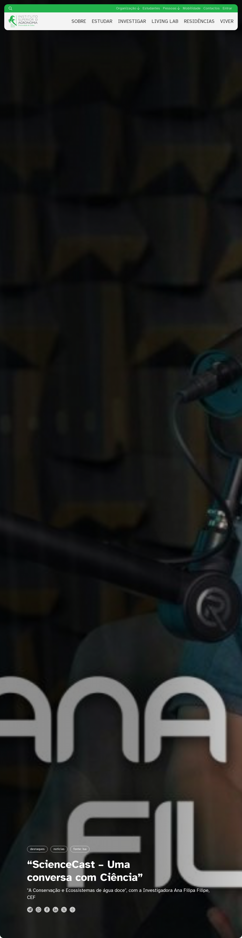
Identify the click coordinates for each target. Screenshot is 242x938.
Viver (226, 21)
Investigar (132, 21)
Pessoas (169, 8)
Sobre (79, 21)
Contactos (211, 8)
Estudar (102, 21)
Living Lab (165, 21)
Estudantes (151, 8)
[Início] (23, 16)
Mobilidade (192, 8)
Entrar (227, 8)
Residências (199, 21)
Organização (126, 8)
